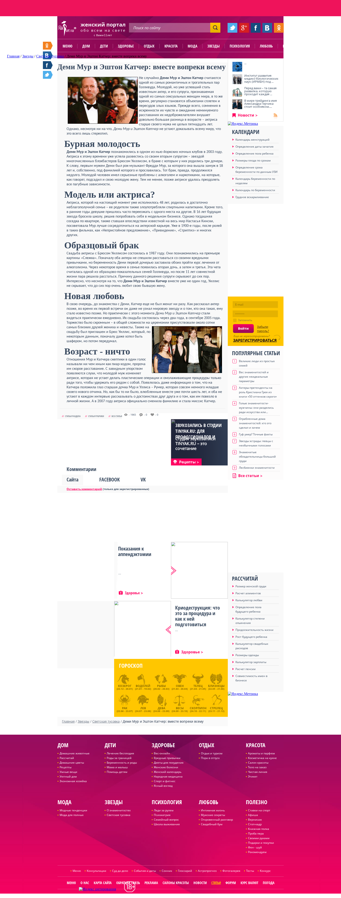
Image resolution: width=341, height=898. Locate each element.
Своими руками (259, 838)
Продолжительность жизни (254, 630)
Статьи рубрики (96, 416)
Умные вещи (68, 772)
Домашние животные (75, 753)
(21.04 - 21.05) (198, 687)
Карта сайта (103, 882)
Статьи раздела (72, 416)
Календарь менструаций (252, 140)
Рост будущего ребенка (251, 637)
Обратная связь (128, 882)
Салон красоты (258, 763)
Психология (240, 46)
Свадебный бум (211, 824)
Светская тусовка (118, 815)
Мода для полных (72, 815)
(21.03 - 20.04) (180, 687)
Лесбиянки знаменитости (257, 468)
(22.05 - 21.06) (216, 687)
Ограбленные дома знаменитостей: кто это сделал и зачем (255, 423)
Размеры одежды (247, 655)
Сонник (167, 871)
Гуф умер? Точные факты (256, 434)
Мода (192, 46)
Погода (268, 882)
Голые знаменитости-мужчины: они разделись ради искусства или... (256, 407)
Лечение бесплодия (120, 753)
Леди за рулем (164, 810)
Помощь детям (117, 772)
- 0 (145, 414)
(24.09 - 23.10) (180, 709)
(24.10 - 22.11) (198, 709)
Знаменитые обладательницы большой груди (257, 456)
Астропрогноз (207, 871)
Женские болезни (166, 767)
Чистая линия (257, 772)
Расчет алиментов (248, 593)
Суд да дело (120, 871)
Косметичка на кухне (262, 758)
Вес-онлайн (162, 753)
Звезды (213, 46)
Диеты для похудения (168, 763)
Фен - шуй (255, 847)
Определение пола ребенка (254, 153)
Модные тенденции (73, 810)
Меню (67, 46)
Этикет (252, 776)
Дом (86, 46)
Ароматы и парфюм (261, 753)
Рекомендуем (257, 852)
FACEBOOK (109, 479)
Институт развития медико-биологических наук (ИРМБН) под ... (261, 78)
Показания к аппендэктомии (134, 551)
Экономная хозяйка (73, 781)
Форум (230, 882)
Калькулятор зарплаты (250, 662)
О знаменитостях (119, 810)
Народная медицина (168, 776)
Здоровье (126, 46)
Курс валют (249, 882)
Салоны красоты (176, 882)
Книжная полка (258, 829)
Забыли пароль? (263, 329)
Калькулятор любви (248, 600)
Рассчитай (67, 758)
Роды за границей (119, 758)
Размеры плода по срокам (253, 160)
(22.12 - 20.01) (125, 687)
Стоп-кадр (255, 824)
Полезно (290, 46)
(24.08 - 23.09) (161, 709)
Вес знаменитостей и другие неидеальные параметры (254, 376)
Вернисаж (255, 820)
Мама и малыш (117, 767)
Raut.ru (155, 896)
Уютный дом (68, 776)
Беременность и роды (122, 763)
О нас (84, 882)
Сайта (72, 479)
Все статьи (117, 416)
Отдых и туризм (211, 753)
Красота (171, 46)
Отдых (149, 46)
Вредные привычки (167, 758)
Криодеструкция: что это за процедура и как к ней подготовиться (197, 616)
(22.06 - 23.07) (125, 709)
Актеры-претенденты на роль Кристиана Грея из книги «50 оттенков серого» (258, 392)
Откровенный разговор (217, 820)
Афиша (253, 815)
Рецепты (65, 767)
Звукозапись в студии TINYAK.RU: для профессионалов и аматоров (198, 434)
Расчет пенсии (245, 669)
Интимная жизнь (213, 810)
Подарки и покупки (261, 843)
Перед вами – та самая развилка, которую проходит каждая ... (260, 91)
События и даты (145, 871)
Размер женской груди (250, 586)
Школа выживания (167, 824)
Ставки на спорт (259, 810)
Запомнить (245, 320)
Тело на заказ (257, 767)
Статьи (216, 882)
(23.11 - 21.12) (216, 709)
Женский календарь (167, 772)
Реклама (151, 882)
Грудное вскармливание (252, 197)
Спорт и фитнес (164, 781)
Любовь (266, 46)
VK (143, 479)
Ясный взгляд (163, 786)
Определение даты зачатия (254, 147)
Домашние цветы (72, 763)
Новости (246, 115)
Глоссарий (185, 871)
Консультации (96, 871)
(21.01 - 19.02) (143, 687)
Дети (104, 46)
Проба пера (256, 833)
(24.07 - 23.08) (143, 709)
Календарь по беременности (255, 190)
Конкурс (265, 871)
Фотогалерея (231, 871)
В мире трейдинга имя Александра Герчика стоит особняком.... (260, 103)
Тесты (250, 871)
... (245, 63)
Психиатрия (162, 815)
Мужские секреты (213, 815)
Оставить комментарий (84, 489)
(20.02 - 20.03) (161, 687)
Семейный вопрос (166, 820)
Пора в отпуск (210, 758)
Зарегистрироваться (255, 340)
